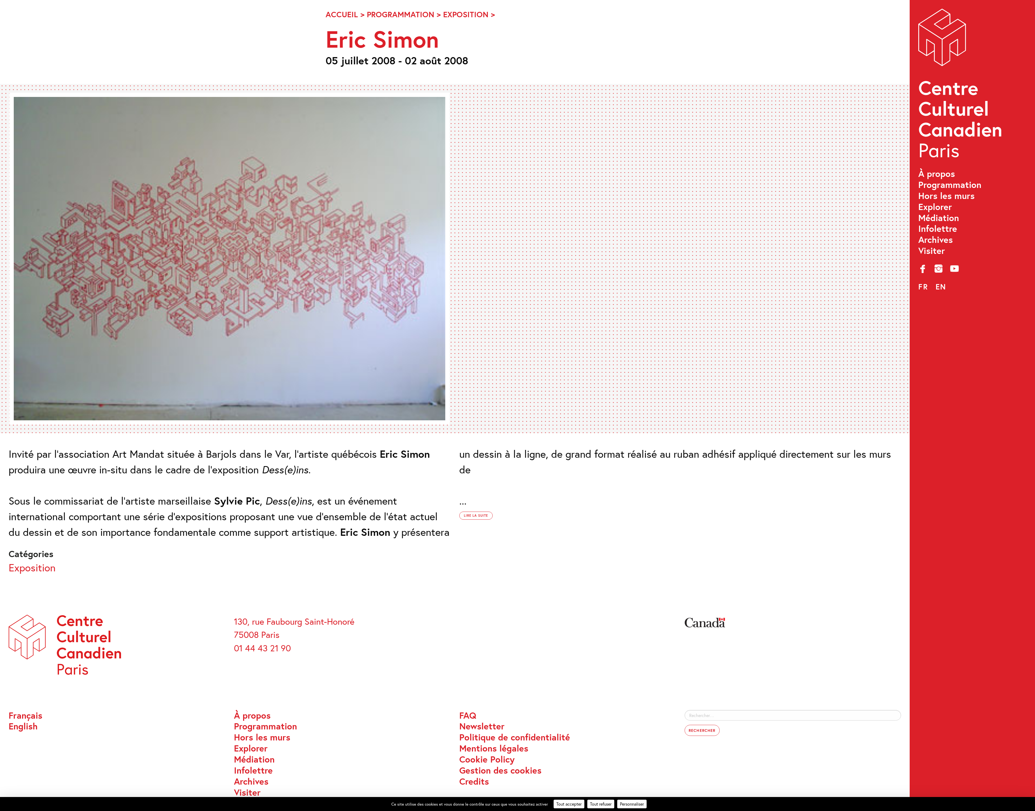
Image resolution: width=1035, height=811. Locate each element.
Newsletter (482, 726)
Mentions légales (493, 748)
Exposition (465, 14)
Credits (474, 781)
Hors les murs (946, 195)
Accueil (342, 14)
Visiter (931, 250)
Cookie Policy (487, 759)
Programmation (949, 184)
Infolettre (937, 228)
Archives (935, 239)
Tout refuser (601, 804)
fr (923, 287)
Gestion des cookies (500, 770)
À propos (936, 173)
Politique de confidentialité (514, 737)
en (941, 287)
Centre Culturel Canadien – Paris (961, 86)
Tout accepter (569, 804)
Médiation (938, 217)
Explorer (935, 206)
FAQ (467, 715)
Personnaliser (632, 804)
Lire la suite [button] (476, 515)
